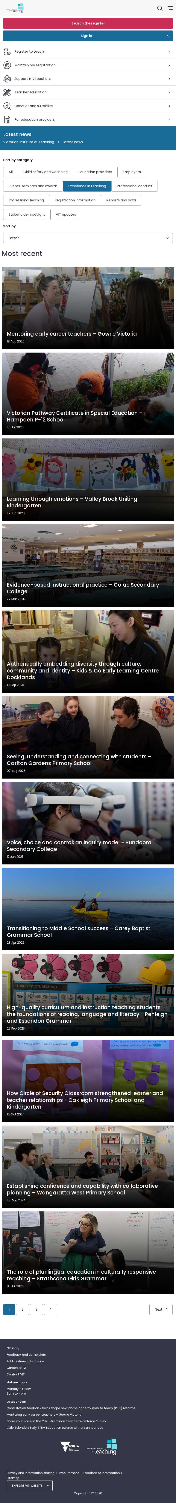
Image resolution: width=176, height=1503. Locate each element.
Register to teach (29, 51)
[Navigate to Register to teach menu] (169, 51)
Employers (132, 171)
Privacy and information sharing (31, 1473)
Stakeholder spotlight (27, 214)
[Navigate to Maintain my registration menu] (169, 65)
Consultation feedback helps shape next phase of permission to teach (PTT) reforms (71, 1408)
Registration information (75, 200)
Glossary (13, 1348)
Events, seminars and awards (33, 186)
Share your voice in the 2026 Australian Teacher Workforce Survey (56, 1421)
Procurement (69, 1473)
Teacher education (30, 92)
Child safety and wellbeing (45, 171)
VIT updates (66, 214)
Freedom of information (101, 1473)
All (11, 171)
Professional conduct (134, 186)
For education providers (34, 119)
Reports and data (121, 200)
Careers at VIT (17, 1368)
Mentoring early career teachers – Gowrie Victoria (44, 1414)
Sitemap (13, 1478)
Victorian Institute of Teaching (28, 142)
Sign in (86, 35)
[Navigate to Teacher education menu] (169, 92)
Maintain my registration (35, 65)
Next (158, 1309)
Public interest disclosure (25, 1361)
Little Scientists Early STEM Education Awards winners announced (55, 1427)
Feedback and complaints (26, 1354)
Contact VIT (16, 1374)
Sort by (9, 226)
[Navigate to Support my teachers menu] (169, 79)
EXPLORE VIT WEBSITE (27, 1485)
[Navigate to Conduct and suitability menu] (169, 106)
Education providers (95, 171)
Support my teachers (32, 78)
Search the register (88, 23)
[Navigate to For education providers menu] (169, 119)
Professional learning (26, 200)
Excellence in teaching (87, 186)
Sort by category (18, 159)
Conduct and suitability (33, 105)
